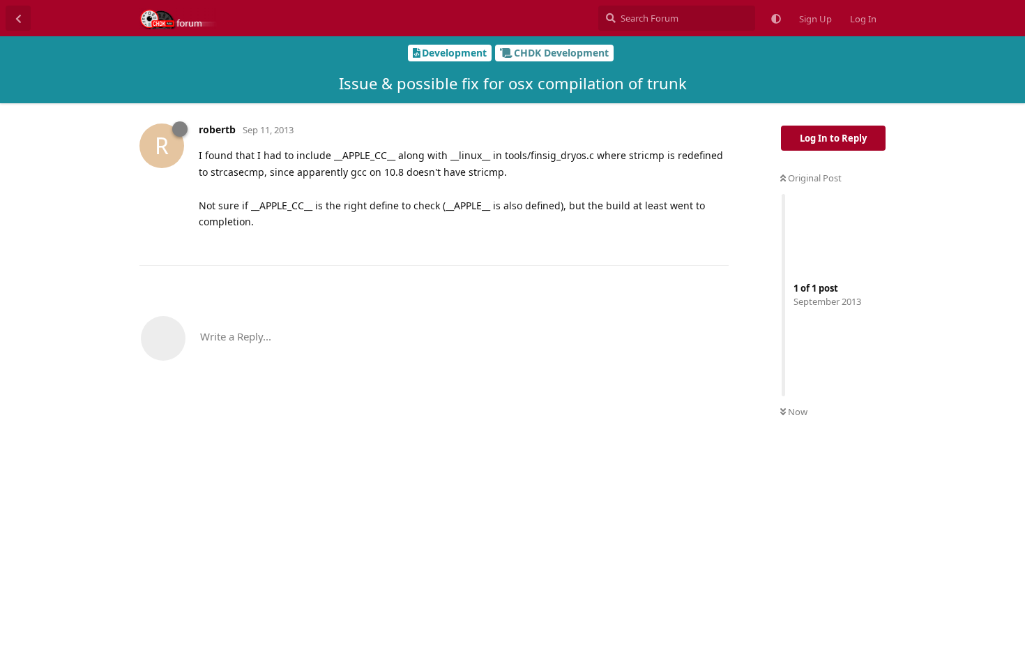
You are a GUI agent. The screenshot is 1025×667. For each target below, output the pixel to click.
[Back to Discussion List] (18, 18)
